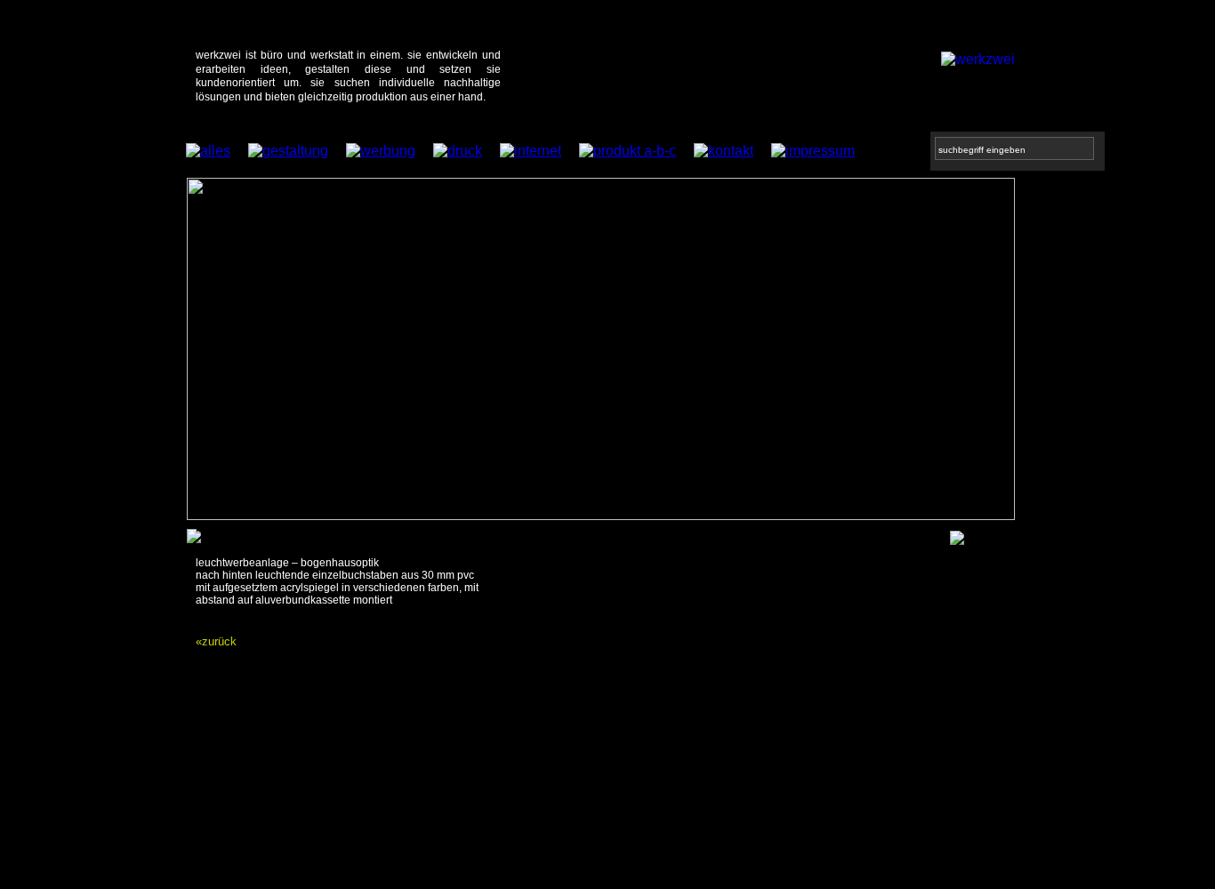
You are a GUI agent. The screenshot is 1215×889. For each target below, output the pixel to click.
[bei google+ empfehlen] (957, 540)
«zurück (216, 641)
